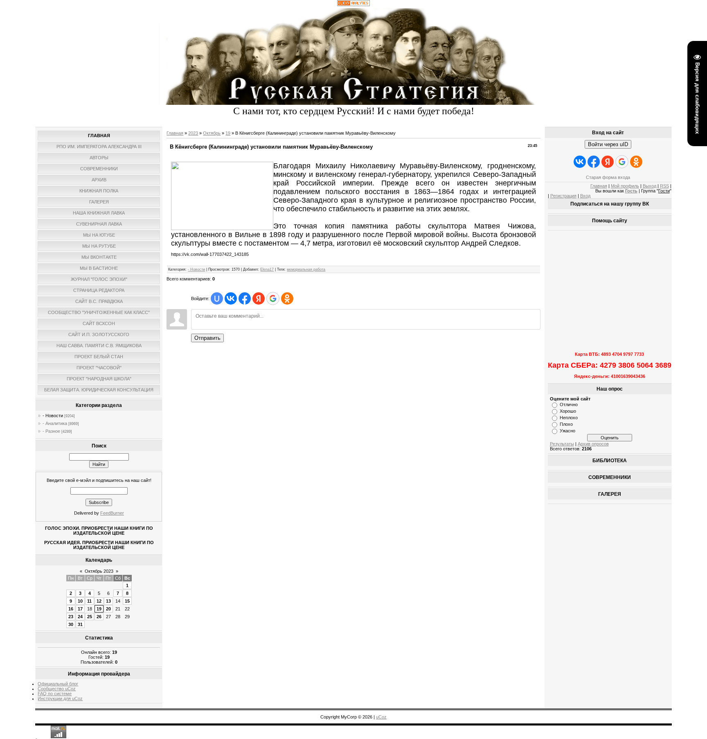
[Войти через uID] (217, 298)
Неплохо (569, 417)
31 (80, 624)
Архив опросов (593, 443)
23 (70, 616)
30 (70, 624)
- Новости (53, 415)
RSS (664, 185)
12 (99, 601)
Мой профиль (625, 185)
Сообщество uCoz (57, 688)
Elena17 (267, 269)
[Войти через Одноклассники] (287, 298)
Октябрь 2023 (99, 571)
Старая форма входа (608, 177)
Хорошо (568, 411)
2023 (193, 133)
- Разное (51, 431)
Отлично (569, 404)
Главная (175, 133)
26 (99, 616)
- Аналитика (55, 423)
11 (89, 601)
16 (70, 608)
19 (99, 608)
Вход (585, 195)
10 (80, 601)
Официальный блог (58, 683)
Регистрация (563, 195)
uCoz (381, 716)
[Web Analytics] (353, 4)
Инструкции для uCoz (60, 698)
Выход (649, 185)
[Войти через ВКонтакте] (231, 298)
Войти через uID (608, 144)
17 (80, 608)
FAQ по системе (55, 693)
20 (108, 608)
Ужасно (567, 430)
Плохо (566, 424)
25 (89, 616)
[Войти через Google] (272, 298)
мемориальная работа (306, 269)
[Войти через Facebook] (245, 298)
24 (80, 616)
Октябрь (212, 133)
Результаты (562, 443)
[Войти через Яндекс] (258, 298)
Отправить (207, 338)
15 (127, 601)
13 (108, 601)
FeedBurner (112, 513)
